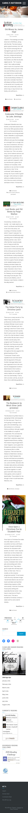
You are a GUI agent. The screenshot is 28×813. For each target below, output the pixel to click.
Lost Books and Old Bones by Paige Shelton (14, 211)
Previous (8, 618)
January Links (6, 681)
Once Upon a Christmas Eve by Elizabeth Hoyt (14, 529)
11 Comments (14, 314)
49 (20, 620)
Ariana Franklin (10, 721)
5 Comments (14, 121)
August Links (6, 704)
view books (18, 763)
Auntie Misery (18, 99)
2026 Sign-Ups (6, 677)
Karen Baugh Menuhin (8, 733)
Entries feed (5, 794)
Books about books (11, 292)
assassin (10, 192)
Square (19, 807)
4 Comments (14, 218)
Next (14, 623)
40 (22, 618)
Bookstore (18, 292)
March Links (5, 687)
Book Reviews (10, 99)
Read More (19, 95)
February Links (6, 684)
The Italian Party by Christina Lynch (14, 308)
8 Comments (14, 412)
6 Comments (14, 36)
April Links (5, 691)
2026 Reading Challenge (11, 753)
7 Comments (14, 536)
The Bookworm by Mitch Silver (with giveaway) (14, 405)
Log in (4, 791)
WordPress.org (6, 800)
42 (12, 620)
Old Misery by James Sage (14, 30)
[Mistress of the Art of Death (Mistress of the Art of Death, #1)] (4, 719)
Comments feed (7, 797)
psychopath (13, 194)
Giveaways (17, 488)
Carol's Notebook (12, 3)
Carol (17, 34)
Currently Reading (10, 715)
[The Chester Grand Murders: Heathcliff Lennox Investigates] (4, 725)
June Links (5, 698)
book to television (16, 192)
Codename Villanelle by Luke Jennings (14, 115)
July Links (5, 701)
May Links (5, 694)
